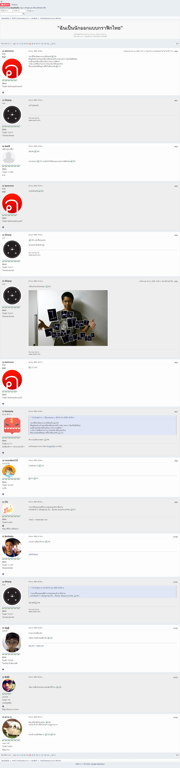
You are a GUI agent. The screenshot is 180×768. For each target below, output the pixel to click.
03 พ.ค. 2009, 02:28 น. (36, 582)
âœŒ (7, 146)
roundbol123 (11, 460)
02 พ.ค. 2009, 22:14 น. (36, 281)
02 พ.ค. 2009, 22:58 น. (36, 411)
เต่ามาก (8, 717)
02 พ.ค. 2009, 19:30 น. (36, 146)
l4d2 (30, 554)
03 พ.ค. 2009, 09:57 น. (36, 717)
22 (52, 43)
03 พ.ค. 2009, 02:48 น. (36, 628)
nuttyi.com (40, 646)
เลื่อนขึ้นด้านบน (6, 755)
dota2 (36, 554)
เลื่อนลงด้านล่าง (6, 44)
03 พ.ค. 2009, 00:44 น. (36, 502)
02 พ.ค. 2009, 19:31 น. (36, 186)
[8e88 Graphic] (3, 706)
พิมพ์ (177, 44)
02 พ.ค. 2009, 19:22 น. (36, 100)
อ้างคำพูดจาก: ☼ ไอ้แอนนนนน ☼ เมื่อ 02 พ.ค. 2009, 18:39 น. (53, 417)
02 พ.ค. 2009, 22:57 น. (36, 362)
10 (37, 43)
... (50, 43)
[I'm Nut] (3, 669)
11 (39, 43)
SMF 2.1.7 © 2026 (83, 764)
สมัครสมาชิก (41, 8)
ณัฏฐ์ (7, 627)
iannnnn (9, 50)
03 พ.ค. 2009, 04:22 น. (36, 677)
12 (42, 43)
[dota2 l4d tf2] (3, 574)
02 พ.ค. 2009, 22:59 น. (36, 460)
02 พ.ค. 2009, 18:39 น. (36, 51)
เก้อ (6, 501)
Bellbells (9, 536)
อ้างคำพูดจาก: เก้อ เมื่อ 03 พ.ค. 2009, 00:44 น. (48, 588)
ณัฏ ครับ (31, 646)
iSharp (8, 100)
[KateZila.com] (3, 453)
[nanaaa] (3, 494)
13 (45, 43)
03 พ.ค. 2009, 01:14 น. (36, 536)
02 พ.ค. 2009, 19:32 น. (36, 235)
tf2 (33, 554)
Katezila (9, 411)
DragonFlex (51, 446)
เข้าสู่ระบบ (28, 8)
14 (48, 43)
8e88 (7, 677)
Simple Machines (97, 764)
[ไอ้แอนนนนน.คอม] (3, 92)
